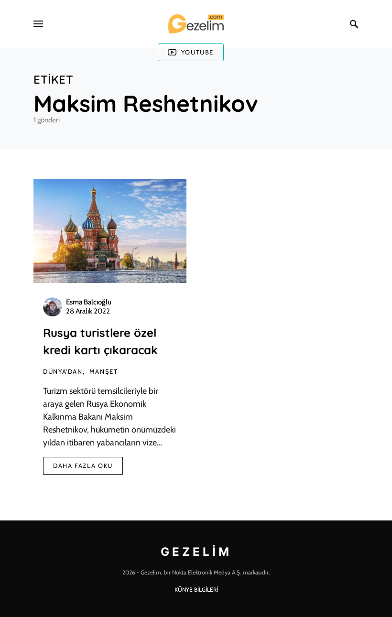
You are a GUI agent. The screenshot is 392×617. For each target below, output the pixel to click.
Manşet (103, 371)
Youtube (197, 52)
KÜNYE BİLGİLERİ (196, 589)
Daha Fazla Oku (83, 465)
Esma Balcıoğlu (88, 302)
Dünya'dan (63, 371)
